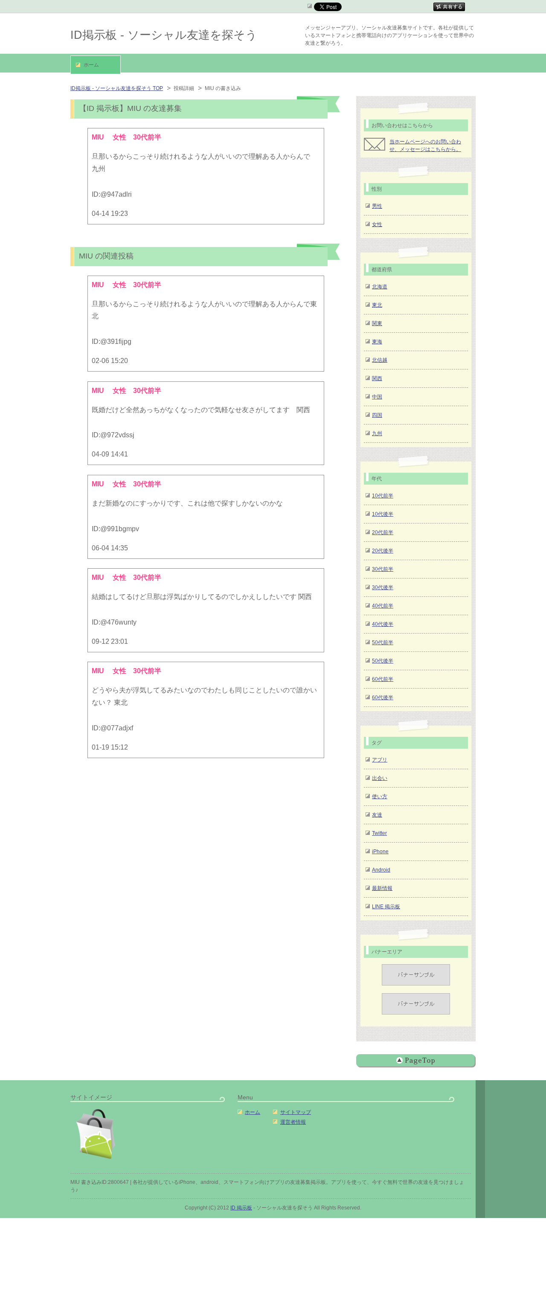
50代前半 (382, 642)
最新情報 (382, 888)
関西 (377, 378)
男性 (377, 206)
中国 (377, 397)
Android (381, 870)
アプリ (379, 760)
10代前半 (382, 496)
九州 (377, 433)
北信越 (379, 360)
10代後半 (382, 514)
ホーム (252, 1112)
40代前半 (382, 606)
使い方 (379, 796)
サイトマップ (295, 1112)
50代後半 (382, 661)
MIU (99, 284)
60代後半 (382, 698)
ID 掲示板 (241, 1208)
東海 (377, 342)
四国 (377, 415)
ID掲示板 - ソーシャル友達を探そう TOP (116, 88)
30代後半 (382, 587)
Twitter (379, 833)
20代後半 (382, 551)
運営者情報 (293, 1122)
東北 (377, 305)
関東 (377, 323)
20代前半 (382, 532)
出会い (379, 778)
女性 (377, 224)
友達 (377, 815)
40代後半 (382, 624)
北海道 (379, 287)
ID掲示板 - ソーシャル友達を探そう (163, 35)
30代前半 (382, 569)
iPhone (380, 852)
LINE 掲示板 (386, 907)
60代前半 (382, 679)
